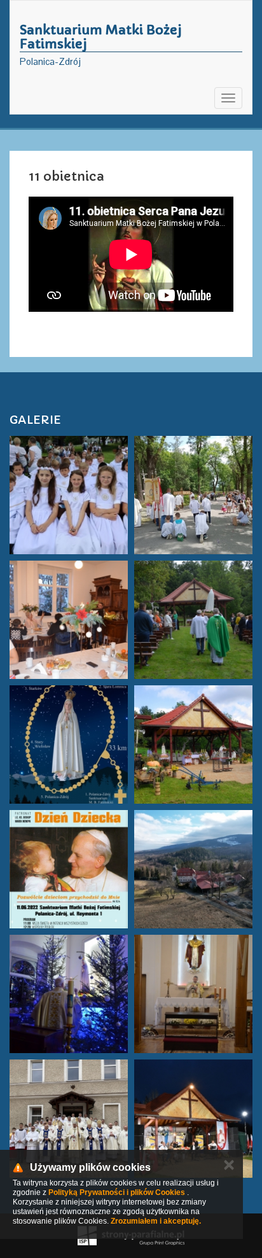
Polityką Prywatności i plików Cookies (116, 1192)
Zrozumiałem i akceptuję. (156, 1221)
